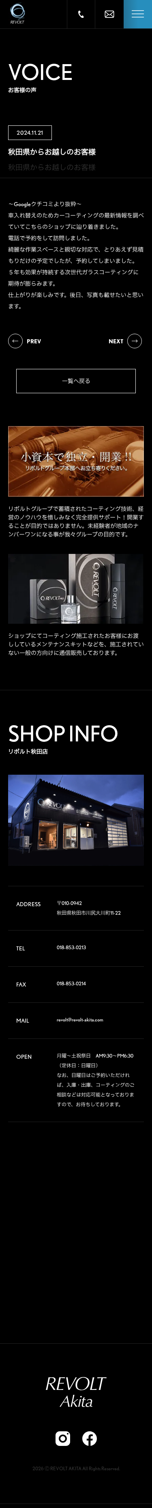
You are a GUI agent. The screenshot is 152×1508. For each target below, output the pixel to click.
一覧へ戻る (76, 381)
